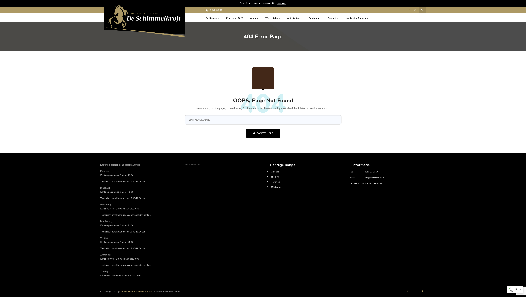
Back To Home (265, 133)
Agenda (254, 18)
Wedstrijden (271, 18)
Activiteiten (293, 18)
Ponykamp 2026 (234, 18)
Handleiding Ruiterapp (356, 18)
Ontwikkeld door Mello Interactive (135, 291)
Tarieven (275, 181)
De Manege (211, 18)
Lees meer (281, 3)
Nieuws (275, 176)
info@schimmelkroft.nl (374, 177)
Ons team (313, 18)
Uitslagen (276, 187)
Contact (332, 18)
